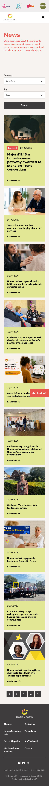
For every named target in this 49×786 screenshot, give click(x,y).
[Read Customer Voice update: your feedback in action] (24, 481)
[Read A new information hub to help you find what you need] (24, 369)
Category (8, 75)
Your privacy (30, 731)
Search (24, 105)
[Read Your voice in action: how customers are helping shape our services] (24, 201)
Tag (5, 89)
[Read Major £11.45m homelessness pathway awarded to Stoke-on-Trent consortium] (24, 129)
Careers (28, 748)
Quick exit (41, 393)
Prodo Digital (27, 779)
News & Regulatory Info (12, 733)
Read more (12, 180)
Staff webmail (31, 741)
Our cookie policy (12, 741)
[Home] (10, 17)
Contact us (30, 724)
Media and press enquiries (11, 750)
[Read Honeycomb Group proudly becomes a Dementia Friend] (24, 534)
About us (8, 724)
